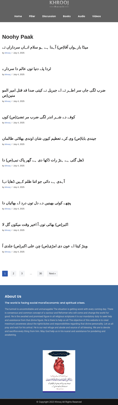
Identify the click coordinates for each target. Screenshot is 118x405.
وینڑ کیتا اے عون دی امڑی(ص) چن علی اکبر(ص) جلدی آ (45, 246)
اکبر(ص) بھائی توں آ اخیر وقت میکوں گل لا (35, 224)
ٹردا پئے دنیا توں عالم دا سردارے (26, 68)
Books (67, 16)
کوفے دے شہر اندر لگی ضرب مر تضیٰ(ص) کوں (38, 117)
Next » (52, 273)
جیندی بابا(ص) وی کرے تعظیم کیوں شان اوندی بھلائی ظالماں (49, 138)
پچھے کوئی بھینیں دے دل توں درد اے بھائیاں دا (36, 203)
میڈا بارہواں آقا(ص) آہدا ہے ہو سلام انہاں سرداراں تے (45, 47)
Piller (32, 16)
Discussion (49, 16)
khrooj (8, 53)
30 (40, 273)
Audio (81, 16)
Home (18, 16)
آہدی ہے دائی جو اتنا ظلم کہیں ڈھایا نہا (33, 181)
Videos (96, 16)
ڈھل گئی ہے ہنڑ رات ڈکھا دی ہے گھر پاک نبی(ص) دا (43, 160)
